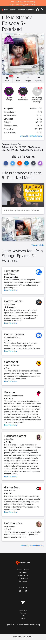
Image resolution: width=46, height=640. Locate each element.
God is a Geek (13, 523)
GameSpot (11, 362)
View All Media (38, 245)
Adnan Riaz (9, 439)
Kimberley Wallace (12, 337)
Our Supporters (23, 578)
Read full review (10, 290)
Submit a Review (23, 570)
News (6, 10)
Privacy (23, 618)
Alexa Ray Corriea (11, 365)
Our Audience (23, 575)
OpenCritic (10, 625)
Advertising (23, 610)
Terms (23, 616)
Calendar (21, 10)
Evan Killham (9, 490)
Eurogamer (11, 271)
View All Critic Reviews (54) (32, 545)
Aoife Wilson (9, 274)
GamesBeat (12, 487)
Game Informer (14, 334)
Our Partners (23, 573)
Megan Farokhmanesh (13, 395)
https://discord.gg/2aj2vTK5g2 (23, 4)
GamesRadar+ (13, 301)
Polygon (9, 392)
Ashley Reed (9, 304)
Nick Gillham (9, 526)
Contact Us (23, 581)
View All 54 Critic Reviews (31, 136)
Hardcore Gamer (15, 436)
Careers (23, 613)
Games (12, 10)
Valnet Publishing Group (31, 625)
